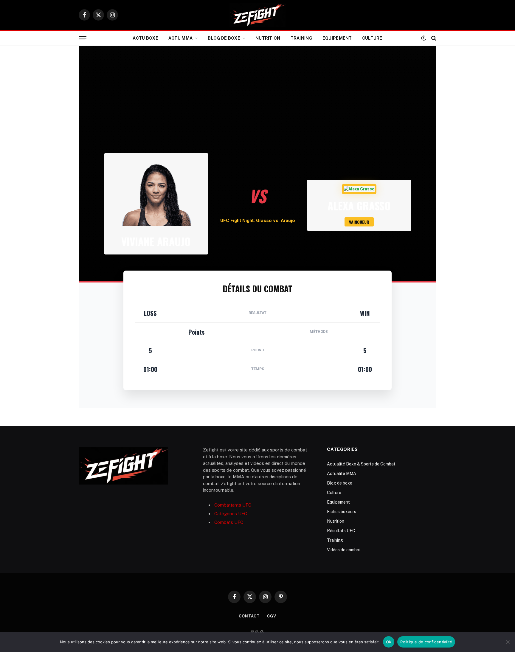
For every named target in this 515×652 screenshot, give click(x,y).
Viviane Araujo (156, 241)
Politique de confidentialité (426, 641)
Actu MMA (180, 38)
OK (389, 641)
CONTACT (249, 616)
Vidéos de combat (344, 549)
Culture (372, 38)
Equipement (337, 38)
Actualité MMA (341, 473)
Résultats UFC (341, 530)
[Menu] (82, 38)
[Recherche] (433, 38)
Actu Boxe (145, 38)
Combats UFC (228, 522)
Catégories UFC (230, 513)
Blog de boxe (224, 38)
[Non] (508, 642)
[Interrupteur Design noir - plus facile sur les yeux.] (423, 38)
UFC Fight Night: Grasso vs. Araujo (257, 220)
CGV (271, 616)
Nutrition (267, 38)
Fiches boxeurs (341, 511)
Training (301, 38)
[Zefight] (257, 15)
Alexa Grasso (359, 205)
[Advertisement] (257, 108)
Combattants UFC (232, 504)
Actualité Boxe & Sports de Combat (361, 464)
